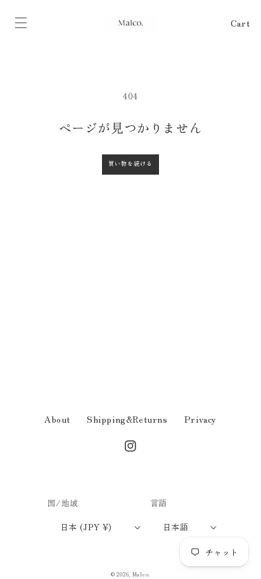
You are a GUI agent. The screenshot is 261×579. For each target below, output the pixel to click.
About (57, 419)
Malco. (141, 574)
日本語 (175, 527)
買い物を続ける (130, 163)
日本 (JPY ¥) (86, 527)
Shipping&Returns (127, 419)
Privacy (200, 419)
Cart (240, 23)
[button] (21, 23)
